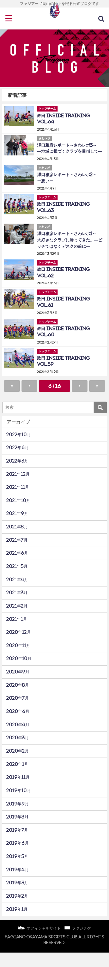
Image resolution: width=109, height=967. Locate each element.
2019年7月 (17, 830)
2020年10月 (18, 658)
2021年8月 (17, 527)
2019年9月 (17, 804)
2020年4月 (17, 725)
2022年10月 (18, 435)
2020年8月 (17, 685)
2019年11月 (18, 777)
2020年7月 (17, 698)
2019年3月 (17, 883)
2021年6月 (17, 553)
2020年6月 (17, 711)
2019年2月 (17, 896)
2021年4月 (17, 580)
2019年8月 (17, 817)
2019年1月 (17, 909)
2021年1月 (16, 619)
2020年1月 (17, 764)
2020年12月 (18, 632)
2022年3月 (17, 461)
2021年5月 (17, 566)
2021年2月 (17, 606)
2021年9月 (17, 513)
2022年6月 (17, 448)
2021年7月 (17, 540)
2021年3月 (17, 593)
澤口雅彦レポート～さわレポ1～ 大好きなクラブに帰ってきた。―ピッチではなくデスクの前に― (69, 239)
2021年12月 (18, 474)
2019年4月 (17, 870)
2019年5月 (17, 856)
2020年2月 (17, 751)
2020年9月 (17, 672)
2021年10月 (18, 500)
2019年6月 (17, 843)
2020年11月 (18, 645)
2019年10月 (18, 790)
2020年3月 (17, 738)
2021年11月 (17, 487)
